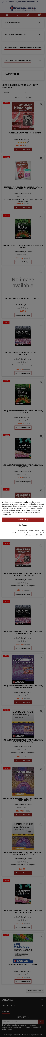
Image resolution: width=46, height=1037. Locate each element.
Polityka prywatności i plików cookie (30, 530)
